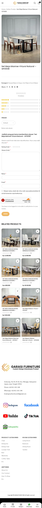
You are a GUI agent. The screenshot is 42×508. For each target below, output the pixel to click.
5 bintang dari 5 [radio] (19, 146)
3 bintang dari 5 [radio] (16, 146)
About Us (5, 470)
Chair (3, 440)
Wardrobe (5, 455)
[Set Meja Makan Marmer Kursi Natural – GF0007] (11, 327)
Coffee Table (6, 458)
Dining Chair (5, 446)
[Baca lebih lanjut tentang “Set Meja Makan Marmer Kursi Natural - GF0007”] (17, 320)
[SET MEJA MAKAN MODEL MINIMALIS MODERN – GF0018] (31, 267)
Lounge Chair (6, 449)
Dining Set (5, 443)
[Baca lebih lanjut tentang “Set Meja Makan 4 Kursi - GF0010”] (37, 291)
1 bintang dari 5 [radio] (13, 146)
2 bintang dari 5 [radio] (15, 146)
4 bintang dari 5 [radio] (18, 146)
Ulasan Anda (6, 150)
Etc (3, 461)
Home (3, 9)
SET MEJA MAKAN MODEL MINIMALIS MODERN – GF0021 (10, 280)
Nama (4, 174)
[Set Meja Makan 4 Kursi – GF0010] (31, 297)
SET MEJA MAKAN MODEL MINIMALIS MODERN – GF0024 (10, 250)
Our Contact (6, 473)
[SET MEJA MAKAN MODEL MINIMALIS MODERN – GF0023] (31, 238)
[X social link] (9, 87)
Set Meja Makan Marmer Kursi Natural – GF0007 (11, 339)
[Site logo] (21, 3)
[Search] (35, 3)
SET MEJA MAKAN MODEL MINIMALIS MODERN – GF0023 (30, 250)
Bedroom (25, 443)
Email (4, 182)
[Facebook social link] (7, 87)
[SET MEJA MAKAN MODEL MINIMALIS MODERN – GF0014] (11, 297)
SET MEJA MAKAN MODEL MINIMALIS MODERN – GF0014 (10, 310)
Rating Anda (6, 147)
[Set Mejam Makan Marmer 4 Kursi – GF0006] (31, 327)
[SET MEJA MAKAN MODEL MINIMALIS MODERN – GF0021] (11, 267)
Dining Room (27, 446)
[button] (17, 231)
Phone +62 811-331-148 (12, 387)
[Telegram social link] (17, 87)
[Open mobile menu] (3, 3)
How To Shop (6, 476)
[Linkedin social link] (15, 87)
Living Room (26, 440)
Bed (3, 452)
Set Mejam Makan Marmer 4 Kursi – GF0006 (31, 339)
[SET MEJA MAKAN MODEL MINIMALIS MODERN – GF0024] (11, 238)
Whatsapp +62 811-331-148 (13, 390)
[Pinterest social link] (12, 87)
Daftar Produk (11, 9)
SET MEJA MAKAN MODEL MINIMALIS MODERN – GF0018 (30, 280)
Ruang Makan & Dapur (15, 83)
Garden (25, 449)
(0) (11, 253)
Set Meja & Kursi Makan (30, 83)
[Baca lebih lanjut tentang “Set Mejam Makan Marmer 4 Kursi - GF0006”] (37, 320)
